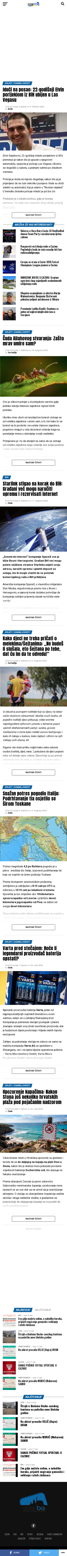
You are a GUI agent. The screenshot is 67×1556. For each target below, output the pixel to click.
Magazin (21, 1538)
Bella (10, 109)
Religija (40, 1534)
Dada (10, 503)
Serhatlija (12, 352)
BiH (21, 1534)
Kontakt (48, 1538)
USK (15, 1534)
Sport (30, 1534)
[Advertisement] (33, 46)
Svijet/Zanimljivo (54, 1534)
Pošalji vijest (35, 1538)
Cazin (7, 1534)
